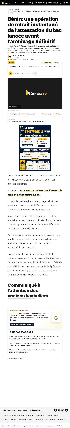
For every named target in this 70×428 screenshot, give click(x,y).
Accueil (11, 9)
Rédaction (29, 415)
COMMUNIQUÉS (39, 3)
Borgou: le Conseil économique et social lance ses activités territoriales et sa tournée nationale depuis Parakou (34, 344)
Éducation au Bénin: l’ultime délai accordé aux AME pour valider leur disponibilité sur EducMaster (32, 351)
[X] (59, 410)
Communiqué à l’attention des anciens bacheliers (27, 122)
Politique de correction (9, 419)
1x (35, 73)
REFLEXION (51, 3)
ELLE (29, 3)
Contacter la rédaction (17, 415)
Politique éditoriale (54, 415)
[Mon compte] (61, 3)
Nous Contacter (50, 419)
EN (67, 3)
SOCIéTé (11, 62)
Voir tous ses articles (17, 57)
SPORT (22, 3)
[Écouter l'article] (10, 73)
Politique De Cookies (25, 419)
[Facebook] (55, 410)
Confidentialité (38, 419)
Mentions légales (40, 415)
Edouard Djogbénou (18, 55)
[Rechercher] (64, 3)
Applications (61, 419)
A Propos (5, 415)
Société (17, 9)
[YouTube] (66, 410)
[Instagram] (62, 410)
